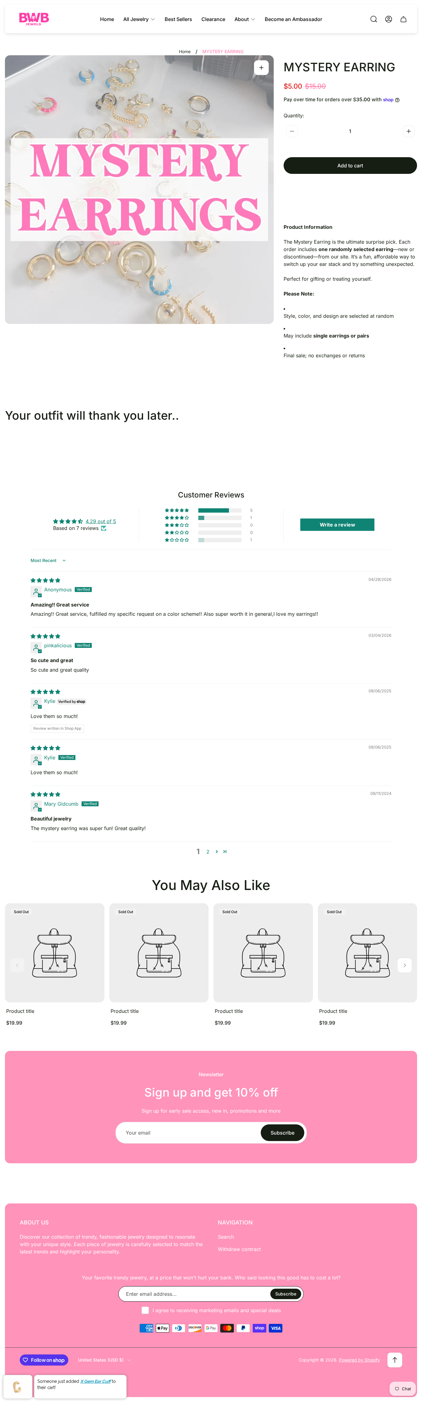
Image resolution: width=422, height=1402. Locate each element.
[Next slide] (404, 965)
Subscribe (282, 1133)
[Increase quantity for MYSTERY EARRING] (409, 131)
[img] (45, 580)
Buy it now (350, 187)
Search (226, 1237)
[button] (177, 510)
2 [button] (207, 852)
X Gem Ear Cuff (95, 1381)
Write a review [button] (337, 525)
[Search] (374, 19)
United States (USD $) (101, 1359)
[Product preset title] (54, 953)
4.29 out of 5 (101, 521)
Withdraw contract (239, 1249)
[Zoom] (261, 67)
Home (185, 51)
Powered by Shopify (359, 1359)
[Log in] (388, 19)
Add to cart (350, 165)
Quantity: (294, 115)
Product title (20, 1011)
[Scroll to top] (394, 1360)
